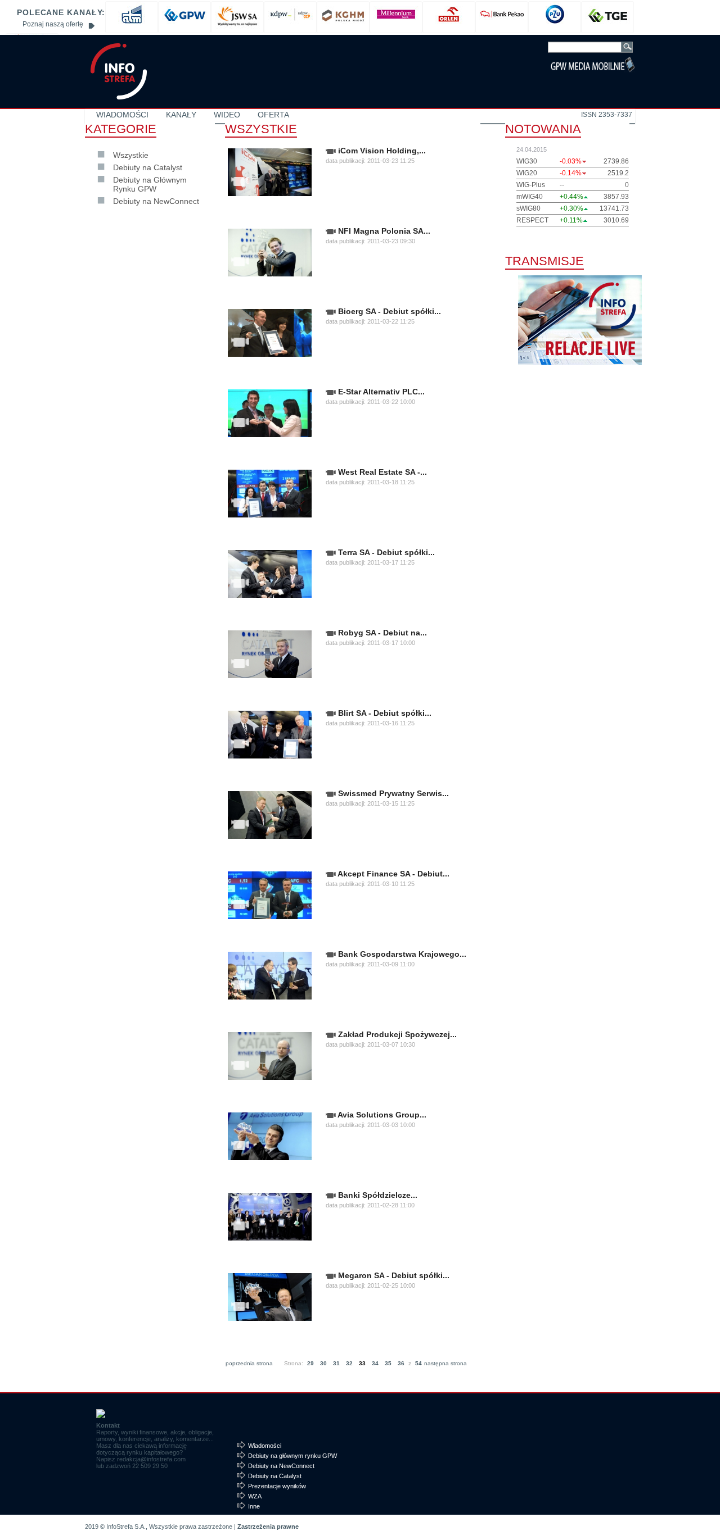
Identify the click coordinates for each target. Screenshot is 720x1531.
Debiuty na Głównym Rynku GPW (150, 184)
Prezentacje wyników (277, 1486)
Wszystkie (130, 155)
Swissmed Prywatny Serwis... (392, 793)
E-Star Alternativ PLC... (380, 391)
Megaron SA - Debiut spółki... (392, 1275)
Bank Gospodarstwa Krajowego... (401, 954)
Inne (254, 1506)
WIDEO (227, 114)
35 (388, 1363)
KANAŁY (181, 114)
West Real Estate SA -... (381, 471)
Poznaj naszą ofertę (52, 24)
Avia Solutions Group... (381, 1114)
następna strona (445, 1363)
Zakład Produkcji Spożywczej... (396, 1034)
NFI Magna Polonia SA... (383, 230)
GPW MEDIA (119, 71)
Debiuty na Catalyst (147, 167)
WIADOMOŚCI (122, 114)
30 (323, 1363)
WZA (255, 1496)
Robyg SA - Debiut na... (381, 632)
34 (375, 1363)
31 (336, 1363)
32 (349, 1363)
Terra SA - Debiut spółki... (385, 552)
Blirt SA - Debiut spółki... (383, 712)
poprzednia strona (249, 1363)
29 (310, 1363)
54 (418, 1363)
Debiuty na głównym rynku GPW (292, 1455)
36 (401, 1363)
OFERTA (273, 114)
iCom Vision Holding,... (381, 150)
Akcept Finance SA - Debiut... (392, 873)
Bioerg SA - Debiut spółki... (388, 311)
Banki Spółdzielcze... (376, 1195)
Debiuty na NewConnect (156, 201)
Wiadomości (264, 1445)
